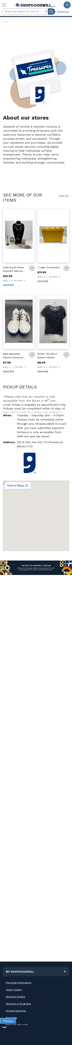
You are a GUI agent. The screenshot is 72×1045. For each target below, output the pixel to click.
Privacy (8, 1021)
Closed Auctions (16, 1010)
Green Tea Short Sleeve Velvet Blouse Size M (47, 356)
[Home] (4, 22)
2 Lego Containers (48, 267)
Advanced (63, 11)
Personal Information (18, 982)
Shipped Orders (15, 996)
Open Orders (14, 989)
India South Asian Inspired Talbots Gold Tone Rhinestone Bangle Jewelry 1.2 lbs (14, 269)
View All (64, 195)
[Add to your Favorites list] (32, 268)
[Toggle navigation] (4, 4)
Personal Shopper (17, 1024)
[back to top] (65, 1038)
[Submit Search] (67, 4)
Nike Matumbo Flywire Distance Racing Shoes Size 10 (14, 356)
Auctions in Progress (18, 1003)
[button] (46, 11)
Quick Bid (8, 284)
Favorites (11, 1017)
